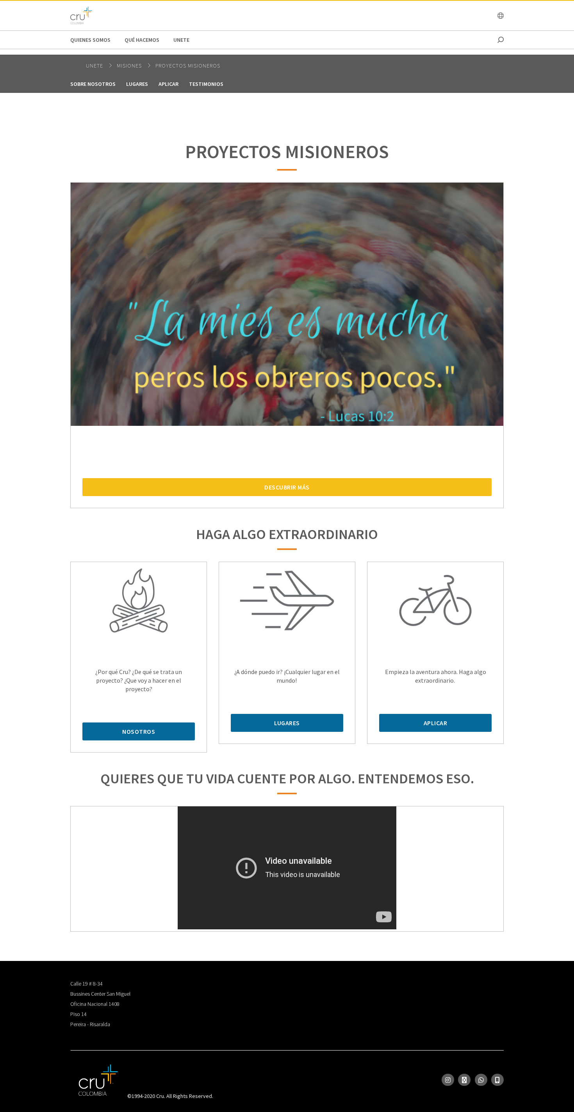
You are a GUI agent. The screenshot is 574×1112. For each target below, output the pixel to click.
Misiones (130, 65)
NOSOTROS (138, 731)
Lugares (137, 83)
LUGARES (287, 723)
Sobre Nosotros (93, 83)
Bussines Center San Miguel (100, 993)
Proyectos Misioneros (187, 65)
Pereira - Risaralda (90, 1024)
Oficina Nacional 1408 (94, 1003)
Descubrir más (287, 487)
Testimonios (206, 83)
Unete (181, 39)
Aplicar (168, 83)
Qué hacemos (142, 39)
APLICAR (435, 723)
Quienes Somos (90, 39)
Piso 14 (78, 1014)
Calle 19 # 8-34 (86, 983)
